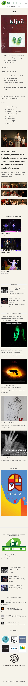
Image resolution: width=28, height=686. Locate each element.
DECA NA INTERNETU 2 (7, 457)
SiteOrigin (22, 681)
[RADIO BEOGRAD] (22, 642)
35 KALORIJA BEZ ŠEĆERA (8, 422)
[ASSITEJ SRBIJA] (22, 651)
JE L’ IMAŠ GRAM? (6, 349)
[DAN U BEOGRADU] (5, 651)
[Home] (12, 4)
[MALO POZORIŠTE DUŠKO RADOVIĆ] (5, 642)
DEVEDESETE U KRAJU (7, 385)
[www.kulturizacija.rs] (14, 650)
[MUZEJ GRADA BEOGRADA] (14, 642)
